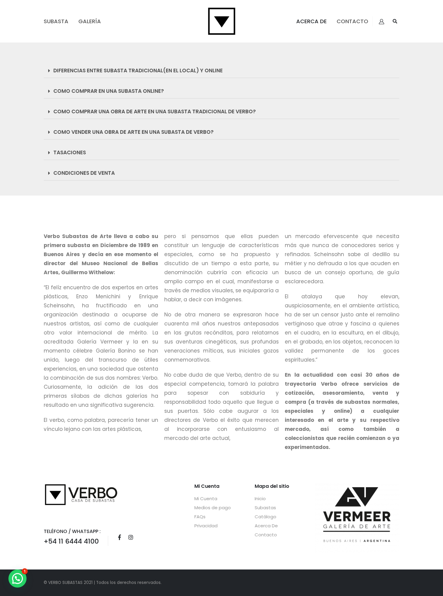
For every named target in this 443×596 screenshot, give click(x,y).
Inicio (260, 498)
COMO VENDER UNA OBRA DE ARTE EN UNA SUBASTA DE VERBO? (133, 132)
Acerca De (311, 21)
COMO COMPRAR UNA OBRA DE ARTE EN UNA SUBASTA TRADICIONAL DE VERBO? (154, 111)
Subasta (56, 21)
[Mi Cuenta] (381, 21)
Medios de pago (212, 507)
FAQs (200, 516)
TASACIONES (69, 152)
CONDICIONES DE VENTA (84, 173)
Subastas (265, 507)
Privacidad (206, 525)
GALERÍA (89, 21)
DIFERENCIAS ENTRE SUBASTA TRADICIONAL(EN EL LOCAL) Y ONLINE (138, 70)
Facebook (119, 537)
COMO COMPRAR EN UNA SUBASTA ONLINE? (108, 91)
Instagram (130, 537)
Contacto (352, 21)
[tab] (221, 71)
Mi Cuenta (205, 498)
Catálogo (265, 516)
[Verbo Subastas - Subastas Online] (221, 21)
